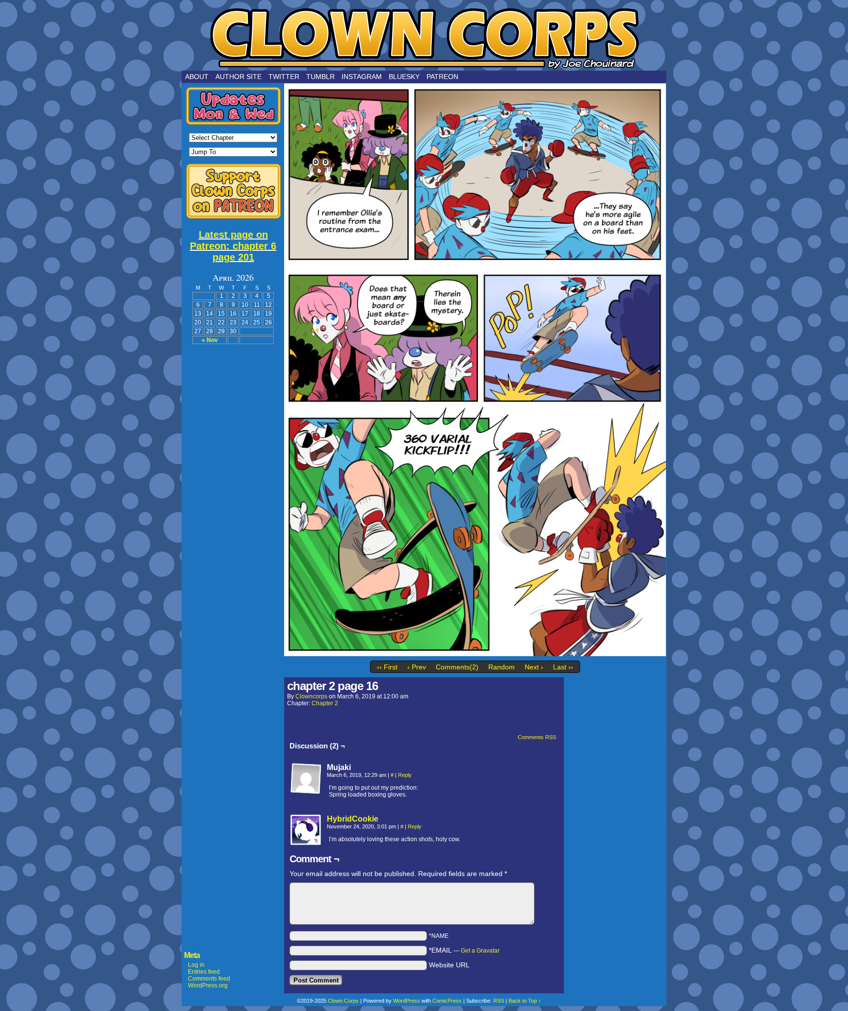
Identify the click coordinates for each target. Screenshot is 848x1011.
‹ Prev (416, 667)
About (197, 76)
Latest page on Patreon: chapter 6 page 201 (233, 246)
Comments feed (209, 978)
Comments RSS (537, 737)
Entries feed (204, 971)
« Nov (210, 340)
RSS (498, 1001)
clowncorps (311, 696)
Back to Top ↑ (524, 1001)
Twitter (283, 76)
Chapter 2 (325, 703)
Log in (196, 964)
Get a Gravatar (480, 950)
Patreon (442, 76)
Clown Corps (424, 38)
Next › (534, 667)
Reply (405, 775)
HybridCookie (352, 819)
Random (501, 667)
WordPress (406, 1001)
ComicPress (447, 1001)
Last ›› (563, 667)
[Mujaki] (306, 779)
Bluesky (404, 76)
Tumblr (320, 76)
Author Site (238, 76)
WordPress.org (208, 985)
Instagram (362, 76)
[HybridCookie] (306, 844)
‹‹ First (387, 667)
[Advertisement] (233, 498)
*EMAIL (464, 950)
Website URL (449, 965)
